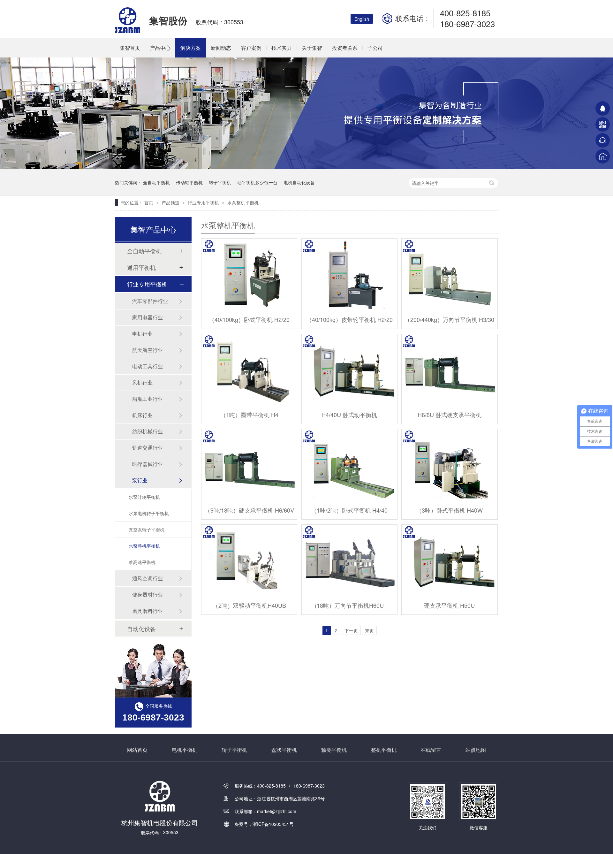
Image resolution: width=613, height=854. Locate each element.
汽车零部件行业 (150, 301)
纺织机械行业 (147, 431)
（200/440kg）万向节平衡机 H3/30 (449, 319)
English (361, 19)
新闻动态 (221, 47)
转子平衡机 (220, 182)
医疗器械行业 (147, 464)
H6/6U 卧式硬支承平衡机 (449, 414)
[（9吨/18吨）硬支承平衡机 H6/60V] (249, 465)
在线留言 (431, 749)
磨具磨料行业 (147, 610)
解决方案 (190, 47)
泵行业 (140, 480)
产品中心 (160, 47)
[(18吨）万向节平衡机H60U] (349, 561)
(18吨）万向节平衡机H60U (349, 605)
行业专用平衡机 (204, 202)
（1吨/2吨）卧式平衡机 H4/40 (349, 510)
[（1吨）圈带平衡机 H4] (249, 370)
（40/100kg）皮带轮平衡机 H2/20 (349, 319)
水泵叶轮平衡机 (144, 497)
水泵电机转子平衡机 (149, 513)
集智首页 (130, 47)
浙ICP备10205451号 (273, 824)
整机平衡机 (384, 749)
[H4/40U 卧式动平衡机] (349, 370)
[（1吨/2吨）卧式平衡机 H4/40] (349, 465)
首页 (149, 202)
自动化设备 (141, 628)
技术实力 (281, 47)
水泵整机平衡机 (243, 202)
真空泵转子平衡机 (146, 529)
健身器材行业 (147, 594)
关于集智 (312, 47)
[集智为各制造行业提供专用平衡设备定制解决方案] (306, 167)
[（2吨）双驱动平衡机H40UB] (249, 561)
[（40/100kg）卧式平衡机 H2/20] (249, 274)
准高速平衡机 (142, 562)
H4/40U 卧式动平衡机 (349, 414)
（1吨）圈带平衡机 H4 (249, 414)
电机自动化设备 (299, 182)
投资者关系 (345, 47)
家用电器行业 (147, 317)
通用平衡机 (141, 267)
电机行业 (142, 333)
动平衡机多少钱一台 (257, 182)
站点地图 (475, 749)
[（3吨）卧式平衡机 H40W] (449, 465)
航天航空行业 (147, 350)
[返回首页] (602, 156)
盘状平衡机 (284, 749)
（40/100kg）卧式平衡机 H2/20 (249, 319)
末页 (369, 630)
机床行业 (142, 415)
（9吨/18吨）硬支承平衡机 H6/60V (249, 510)
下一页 (351, 630)
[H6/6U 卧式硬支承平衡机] (449, 370)
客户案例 (251, 47)
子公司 (375, 47)
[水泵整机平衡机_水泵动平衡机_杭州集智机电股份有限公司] (128, 31)
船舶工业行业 (147, 398)
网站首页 (137, 749)
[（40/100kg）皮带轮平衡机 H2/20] (349, 274)
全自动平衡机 (156, 182)
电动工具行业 (147, 366)
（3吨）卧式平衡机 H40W (449, 510)
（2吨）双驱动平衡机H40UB (249, 605)
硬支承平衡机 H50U (449, 605)
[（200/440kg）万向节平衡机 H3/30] (449, 274)
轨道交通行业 (147, 447)
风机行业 (142, 382)
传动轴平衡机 (189, 182)
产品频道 (171, 202)
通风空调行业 (147, 578)
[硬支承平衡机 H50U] (449, 561)
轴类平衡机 (334, 749)
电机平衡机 (184, 749)
